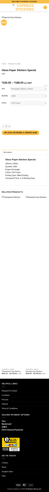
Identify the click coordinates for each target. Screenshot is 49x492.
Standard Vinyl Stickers (34, 371)
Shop (4, 467)
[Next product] (3, 77)
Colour (4, 103)
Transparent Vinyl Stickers (11, 371)
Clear (45, 85)
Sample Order (7, 472)
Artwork (5, 404)
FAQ (3, 476)
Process (5, 400)
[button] (3, 7)
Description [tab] (8, 152)
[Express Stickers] (24, 7)
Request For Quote (9, 391)
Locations (6, 395)
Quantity (5, 96)
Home (4, 64)
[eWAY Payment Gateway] (11, 444)
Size (3, 88)
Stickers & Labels (14, 64)
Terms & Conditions (10, 408)
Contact (5, 463)
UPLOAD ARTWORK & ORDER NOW (20, 133)
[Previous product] (8, 77)
